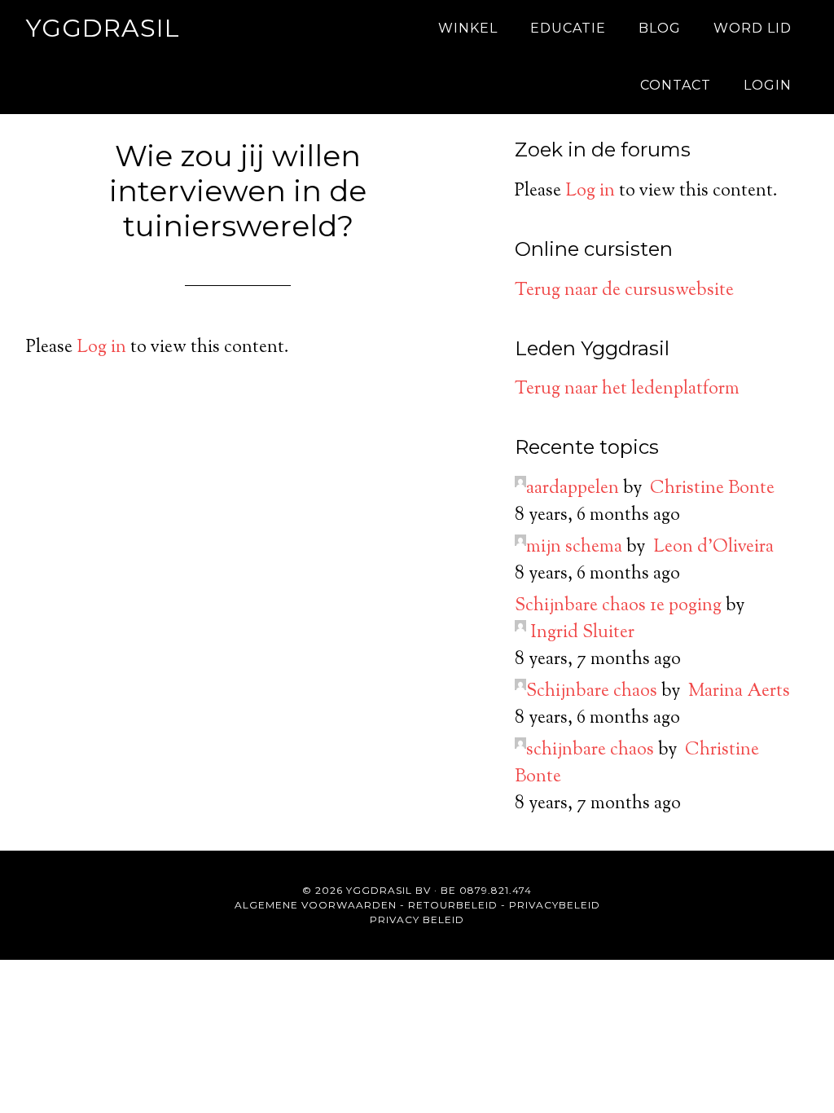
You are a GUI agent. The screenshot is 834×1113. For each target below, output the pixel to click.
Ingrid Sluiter (582, 633)
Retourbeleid (453, 905)
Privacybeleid (554, 905)
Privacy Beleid (417, 919)
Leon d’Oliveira (713, 548)
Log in (101, 348)
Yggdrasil (103, 28)
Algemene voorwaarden (316, 905)
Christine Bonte (712, 489)
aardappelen (572, 489)
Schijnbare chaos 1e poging (618, 606)
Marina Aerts (739, 692)
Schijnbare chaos (591, 692)
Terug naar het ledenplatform (627, 389)
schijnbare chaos (590, 750)
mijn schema (574, 548)
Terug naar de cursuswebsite (624, 291)
